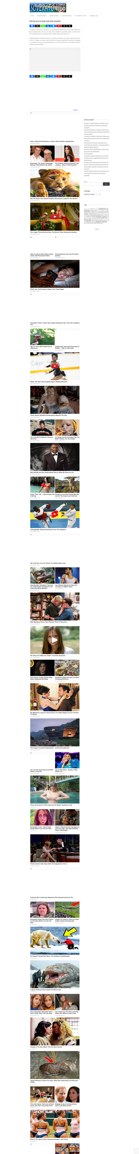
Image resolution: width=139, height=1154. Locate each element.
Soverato (87, 219)
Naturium (102, 215)
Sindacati (107, 218)
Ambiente (86, 208)
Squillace (105, 220)
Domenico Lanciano (91, 212)
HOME (32, 15)
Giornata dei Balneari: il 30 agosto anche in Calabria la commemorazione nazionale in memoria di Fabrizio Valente (96, 132)
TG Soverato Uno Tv (80, 15)
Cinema (98, 210)
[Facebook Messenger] (53, 26)
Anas (89, 208)
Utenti (85, 223)
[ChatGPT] (69, 26)
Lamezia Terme (92, 214)
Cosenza (102, 211)
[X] (37, 26)
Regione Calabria (101, 216)
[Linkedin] (48, 26)
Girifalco (107, 212)
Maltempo (106, 213)
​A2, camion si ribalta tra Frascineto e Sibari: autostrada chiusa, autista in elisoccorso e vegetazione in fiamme (96, 138)
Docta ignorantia (88, 153)
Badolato (92, 209)
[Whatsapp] (42, 26)
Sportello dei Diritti (97, 220)
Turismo (93, 221)
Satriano (99, 218)
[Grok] (64, 26)
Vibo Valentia (90, 223)
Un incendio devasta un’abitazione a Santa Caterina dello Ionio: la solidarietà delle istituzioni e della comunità (96, 158)
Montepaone (93, 215)
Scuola (103, 218)
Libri (102, 214)
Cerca (85, 181)
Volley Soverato (97, 223)
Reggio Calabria (91, 216)
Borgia (96, 208)
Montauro (88, 215)
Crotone (107, 211)
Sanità (94, 218)
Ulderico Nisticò (101, 221)
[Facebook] (32, 26)
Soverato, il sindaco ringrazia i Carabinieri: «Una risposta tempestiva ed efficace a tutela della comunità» (96, 125)
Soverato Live (93, 15)
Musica (99, 215)
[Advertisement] (54, 93)
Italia (86, 213)
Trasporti (88, 221)
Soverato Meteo (66, 15)
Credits (97, 229)
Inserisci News (53, 15)
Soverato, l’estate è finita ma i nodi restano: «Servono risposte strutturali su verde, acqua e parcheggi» (96, 173)
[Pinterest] (58, 26)
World (102, 223)
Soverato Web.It (42, 15)
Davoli (85, 212)
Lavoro (99, 213)
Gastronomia (102, 212)
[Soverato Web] (47, 12)
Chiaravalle (93, 211)
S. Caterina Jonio (90, 218)
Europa (96, 212)
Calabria (102, 208)
